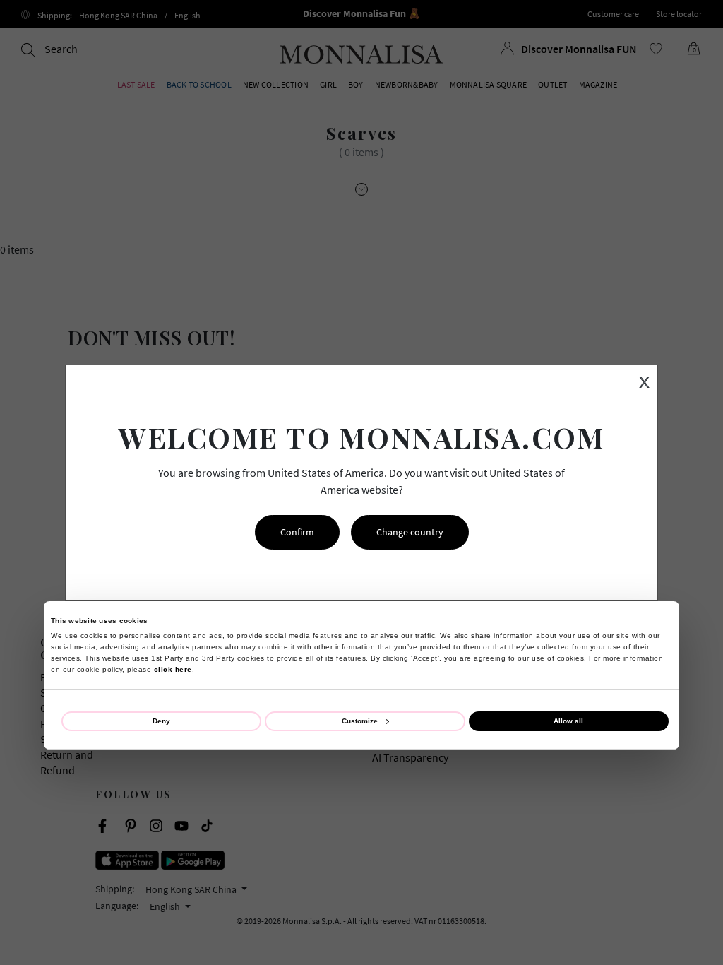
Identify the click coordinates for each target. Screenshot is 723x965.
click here (173, 669)
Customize (360, 721)
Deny (161, 721)
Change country (409, 532)
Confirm (297, 532)
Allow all (568, 721)
